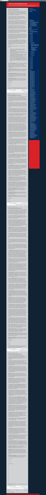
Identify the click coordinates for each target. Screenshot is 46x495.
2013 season (31, 82)
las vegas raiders (32, 112)
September (32, 52)
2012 (31, 59)
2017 (31, 39)
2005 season (31, 73)
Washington (31, 137)
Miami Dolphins (32, 115)
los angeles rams (32, 114)
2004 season (31, 72)
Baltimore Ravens (32, 94)
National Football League (33, 25)
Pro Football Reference (33, 23)
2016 (31, 40)
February (32, 54)
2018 (31, 38)
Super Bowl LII (32, 133)
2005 (31, 66)
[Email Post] (26, 486)
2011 (31, 60)
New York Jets (20, 204)
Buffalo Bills (31, 95)
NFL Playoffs (25, 204)
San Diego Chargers (32, 127)
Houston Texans (32, 105)
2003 (31, 68)
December (32, 42)
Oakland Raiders (32, 124)
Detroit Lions (31, 103)
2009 (31, 62)
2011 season (31, 80)
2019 (31, 37)
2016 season (31, 85)
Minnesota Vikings (32, 116)
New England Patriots (18, 487)
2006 (31, 65)
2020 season (31, 91)
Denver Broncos (32, 102)
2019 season (31, 90)
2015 (31, 41)
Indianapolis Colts (32, 106)
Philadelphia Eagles (32, 125)
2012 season (31, 81)
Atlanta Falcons (32, 93)
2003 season (31, 71)
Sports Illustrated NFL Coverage (34, 22)
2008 (31, 63)
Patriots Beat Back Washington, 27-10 (15, 354)
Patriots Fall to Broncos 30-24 (13, 9)
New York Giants (23, 487)
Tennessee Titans (32, 136)
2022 (31, 34)
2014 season (31, 83)
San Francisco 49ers (33, 128)
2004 (31, 67)
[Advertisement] (34, 154)
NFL (22, 204)
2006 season (31, 74)
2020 (31, 36)
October (32, 51)
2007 (31, 64)
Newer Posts (8, 490)
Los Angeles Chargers (33, 113)
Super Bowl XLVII (32, 134)
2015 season (13, 487)
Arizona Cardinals (32, 92)
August (32, 53)
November (32, 43)
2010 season (31, 79)
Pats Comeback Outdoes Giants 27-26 (15, 208)
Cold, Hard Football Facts (33, 24)
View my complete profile (33, 31)
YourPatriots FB (32, 21)
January (32, 55)
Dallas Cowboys (32, 101)
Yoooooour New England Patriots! (17, 3)
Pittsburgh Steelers (32, 126)
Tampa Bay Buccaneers (33, 135)
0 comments (23, 486)
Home (17, 490)
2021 (31, 35)
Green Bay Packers (32, 104)
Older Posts (26, 490)
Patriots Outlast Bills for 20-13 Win (14, 95)
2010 (31, 61)
